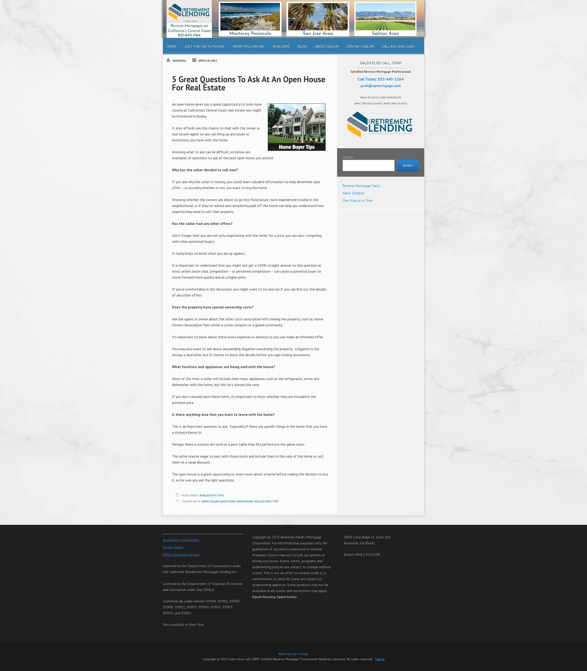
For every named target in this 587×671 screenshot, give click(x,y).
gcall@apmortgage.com (380, 85)
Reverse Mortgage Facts (361, 185)
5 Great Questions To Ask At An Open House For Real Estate (248, 83)
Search (348, 156)
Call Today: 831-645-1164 (381, 79)
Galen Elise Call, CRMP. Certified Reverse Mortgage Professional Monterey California (293, 19)
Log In (380, 659)
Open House (245, 501)
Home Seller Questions (218, 501)
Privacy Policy (173, 547)
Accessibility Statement (181, 539)
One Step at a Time (358, 200)
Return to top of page (293, 654)
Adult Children (353, 193)
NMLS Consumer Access (181, 554)
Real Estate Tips (212, 495)
